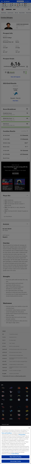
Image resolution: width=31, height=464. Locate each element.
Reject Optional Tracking (15, 456)
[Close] (29, 428)
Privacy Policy (22, 434)
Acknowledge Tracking (15, 461)
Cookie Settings (15, 453)
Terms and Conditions (7, 433)
